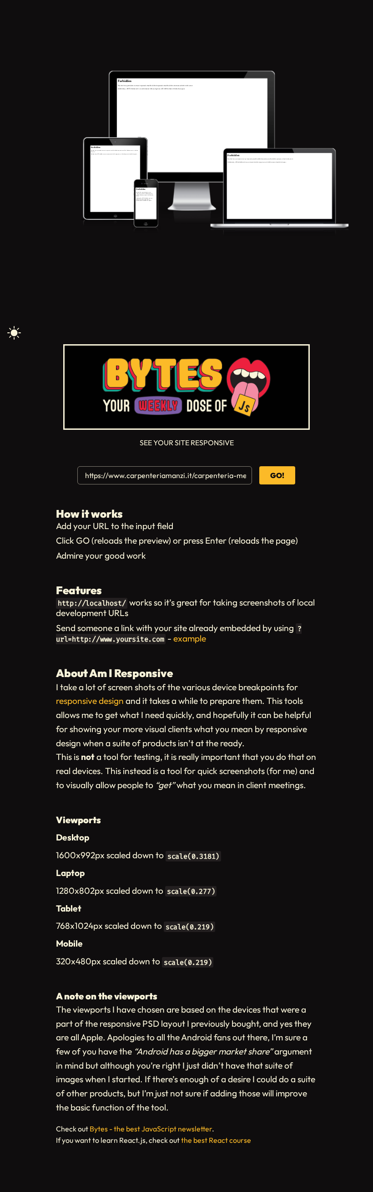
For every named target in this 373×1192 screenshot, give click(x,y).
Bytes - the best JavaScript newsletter (151, 1128)
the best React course (216, 1140)
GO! (277, 475)
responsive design (90, 700)
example (189, 638)
